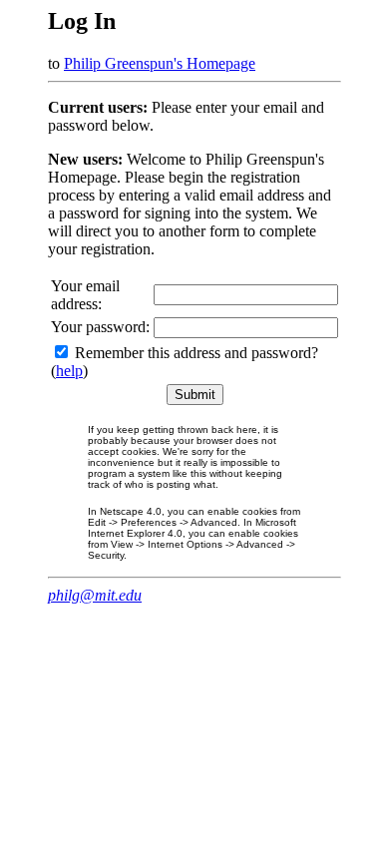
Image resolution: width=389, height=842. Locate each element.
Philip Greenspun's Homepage (159, 63)
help (69, 370)
